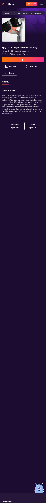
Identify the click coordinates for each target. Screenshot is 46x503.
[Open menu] (41, 3)
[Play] (23, 59)
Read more (7, 113)
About (5, 81)
